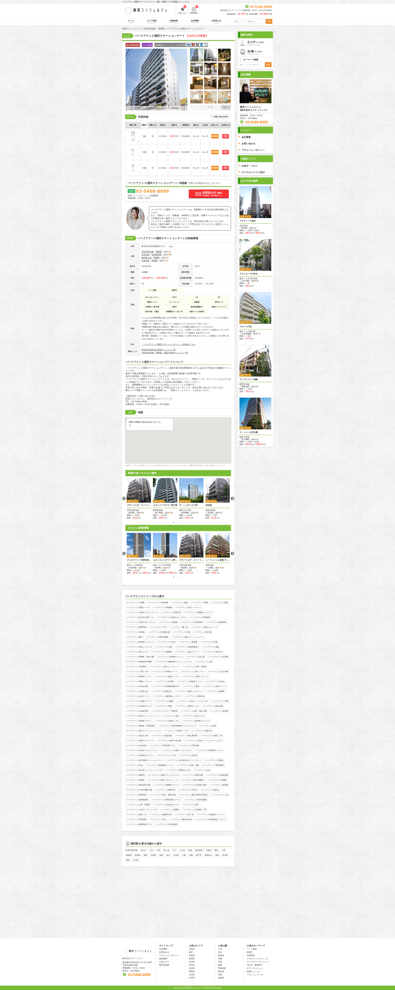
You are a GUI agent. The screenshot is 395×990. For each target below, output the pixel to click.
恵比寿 (221, 971)
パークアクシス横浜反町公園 (138, 785)
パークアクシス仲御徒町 (200, 617)
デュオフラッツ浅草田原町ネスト (139, 560)
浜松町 (153, 855)
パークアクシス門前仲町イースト (209, 750)
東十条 (166, 850)
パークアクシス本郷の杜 (194, 696)
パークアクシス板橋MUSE (161, 814)
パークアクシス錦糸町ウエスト (139, 721)
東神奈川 (208, 855)
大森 (184, 855)
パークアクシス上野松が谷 (137, 691)
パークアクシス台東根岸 (136, 666)
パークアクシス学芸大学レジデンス (141, 622)
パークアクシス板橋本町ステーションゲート (173, 661)
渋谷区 (192, 968)
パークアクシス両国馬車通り (187, 647)
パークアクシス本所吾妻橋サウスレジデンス (177, 726)
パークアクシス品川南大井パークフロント (184, 760)
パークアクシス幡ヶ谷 (179, 627)
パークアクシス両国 (163, 706)
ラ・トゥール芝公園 (249, 432)
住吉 (220, 952)
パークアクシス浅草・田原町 (195, 666)
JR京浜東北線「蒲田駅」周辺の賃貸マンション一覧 (164, 352)
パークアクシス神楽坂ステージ (190, 681)
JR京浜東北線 (147, 251)
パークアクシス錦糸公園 (212, 706)
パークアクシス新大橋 (202, 632)
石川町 (136, 860)
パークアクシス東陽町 (219, 785)
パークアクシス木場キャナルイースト (142, 750)
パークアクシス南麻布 (135, 780)
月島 (220, 974)
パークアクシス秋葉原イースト (139, 676)
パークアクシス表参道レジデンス (211, 814)
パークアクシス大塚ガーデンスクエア (142, 809)
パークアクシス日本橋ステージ (164, 671)
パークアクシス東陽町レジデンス (198, 612)
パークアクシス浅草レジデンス (195, 676)
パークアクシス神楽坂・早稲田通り (141, 726)
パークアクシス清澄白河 (171, 612)
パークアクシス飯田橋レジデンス (167, 696)
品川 (168, 855)
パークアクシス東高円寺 (165, 790)
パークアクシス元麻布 (164, 701)
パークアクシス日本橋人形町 (195, 785)
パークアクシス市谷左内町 (137, 686)
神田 (145, 855)
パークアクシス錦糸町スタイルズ (196, 721)
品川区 (192, 961)
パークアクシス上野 (203, 661)
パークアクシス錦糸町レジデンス (140, 642)
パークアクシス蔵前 (191, 686)
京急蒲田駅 (157, 254)
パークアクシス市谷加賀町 (166, 824)
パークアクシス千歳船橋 (162, 652)
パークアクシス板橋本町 (216, 622)
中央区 (192, 965)
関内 (128, 860)
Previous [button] (124, 498)
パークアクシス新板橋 (162, 607)
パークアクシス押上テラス (194, 716)
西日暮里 (199, 850)
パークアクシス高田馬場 (136, 627)
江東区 (192, 949)
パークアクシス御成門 (135, 775)
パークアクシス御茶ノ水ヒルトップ (162, 780)
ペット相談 (252, 949)
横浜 (217, 855)
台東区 (192, 955)
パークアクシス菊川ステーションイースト (143, 730)
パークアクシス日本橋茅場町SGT (165, 686)
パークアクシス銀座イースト (167, 676)
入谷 (220, 949)
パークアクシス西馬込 (170, 809)
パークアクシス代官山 (188, 790)
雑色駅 (155, 260)
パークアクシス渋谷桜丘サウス (139, 706)
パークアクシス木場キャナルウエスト (176, 750)
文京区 (192, 977)
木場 (220, 958)
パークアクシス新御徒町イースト (160, 765)
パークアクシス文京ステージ (138, 696)
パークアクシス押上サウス (137, 652)
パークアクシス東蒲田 (188, 642)
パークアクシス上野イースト (193, 671)
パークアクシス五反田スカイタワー (172, 617)
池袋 (220, 965)
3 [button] (183, 522)
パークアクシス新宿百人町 (137, 735)
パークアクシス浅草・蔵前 (188, 765)
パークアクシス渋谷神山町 (159, 632)
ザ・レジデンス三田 (188, 505)
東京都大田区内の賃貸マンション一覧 (158, 349)
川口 (152, 850)
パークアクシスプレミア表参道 (164, 711)
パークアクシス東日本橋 (193, 775)
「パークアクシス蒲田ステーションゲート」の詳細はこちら (168, 344)
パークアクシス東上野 (195, 657)
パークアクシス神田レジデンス (139, 681)
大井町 (176, 855)
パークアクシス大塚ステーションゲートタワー (203, 740)
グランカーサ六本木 (249, 274)
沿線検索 (173, 21)
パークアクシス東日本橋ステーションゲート (144, 760)
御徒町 (129, 855)
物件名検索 (164, 965)
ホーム (131, 21)
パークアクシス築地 (219, 602)
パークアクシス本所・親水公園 (194, 711)
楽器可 (250, 952)
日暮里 (208, 850)
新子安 (199, 855)
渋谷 (220, 961)
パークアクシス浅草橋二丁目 (195, 809)
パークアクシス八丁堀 (166, 755)
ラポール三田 (246, 326)
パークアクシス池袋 (199, 602)
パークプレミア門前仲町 (136, 819)
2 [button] (178, 522)
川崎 (191, 855)
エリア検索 (152, 21)
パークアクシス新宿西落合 (213, 765)
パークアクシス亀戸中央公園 (169, 740)
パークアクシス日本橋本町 (217, 775)
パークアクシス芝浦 (207, 726)
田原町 (221, 977)
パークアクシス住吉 (134, 765)
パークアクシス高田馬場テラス (139, 824)
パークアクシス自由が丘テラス (166, 804)
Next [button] (232, 498)
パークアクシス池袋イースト (138, 607)
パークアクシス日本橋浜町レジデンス (211, 819)
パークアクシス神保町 (215, 691)
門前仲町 (222, 968)
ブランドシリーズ (255, 974)
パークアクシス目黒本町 (136, 795)
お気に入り (182, 10)
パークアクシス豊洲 (210, 647)
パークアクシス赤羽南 (135, 632)
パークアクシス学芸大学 (212, 652)
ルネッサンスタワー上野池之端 (165, 560)
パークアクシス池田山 (210, 790)
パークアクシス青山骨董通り (193, 780)
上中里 (182, 850)
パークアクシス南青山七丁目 (178, 770)
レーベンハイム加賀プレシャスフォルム (218, 560)
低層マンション (254, 971)
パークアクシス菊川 (171, 716)
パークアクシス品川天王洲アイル (140, 617)
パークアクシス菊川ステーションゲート (142, 716)
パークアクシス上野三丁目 (137, 671)
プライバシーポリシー (169, 955)
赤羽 (158, 850)
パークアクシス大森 (163, 647)
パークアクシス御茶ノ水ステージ (189, 691)
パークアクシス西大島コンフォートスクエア (144, 770)
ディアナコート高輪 (249, 379)
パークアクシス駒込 (179, 602)
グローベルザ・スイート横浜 (139, 505)
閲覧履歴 (194, 10)
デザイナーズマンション (258, 958)
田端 (190, 850)
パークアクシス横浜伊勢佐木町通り (193, 795)
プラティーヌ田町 (248, 221)
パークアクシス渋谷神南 (158, 602)
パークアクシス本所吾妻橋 (195, 800)
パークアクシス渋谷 (220, 701)
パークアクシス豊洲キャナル (187, 706)
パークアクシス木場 (209, 642)
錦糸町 (221, 955)
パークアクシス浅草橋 (214, 760)
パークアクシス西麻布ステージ (166, 785)
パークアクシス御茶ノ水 (136, 814)
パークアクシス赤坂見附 (162, 735)
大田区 (192, 974)
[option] (139, 498)
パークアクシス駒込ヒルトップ (204, 627)
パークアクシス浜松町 (164, 681)
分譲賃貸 (251, 955)
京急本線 (145, 254)
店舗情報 (154, 195)
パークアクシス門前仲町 (189, 745)
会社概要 (195, 21)
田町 (161, 855)
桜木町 (225, 855)
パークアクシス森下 (191, 804)
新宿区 (192, 958)
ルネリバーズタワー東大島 (165, 505)
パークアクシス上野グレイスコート (164, 666)
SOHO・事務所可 (255, 965)
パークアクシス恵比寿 (188, 755)
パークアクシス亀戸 (134, 637)
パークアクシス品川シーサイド (188, 607)
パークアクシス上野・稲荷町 (138, 804)
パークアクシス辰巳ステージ (187, 652)
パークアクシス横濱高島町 (137, 800)
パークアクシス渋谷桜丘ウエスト (140, 755)
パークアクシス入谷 (220, 795)
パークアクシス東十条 (184, 814)
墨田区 (192, 971)
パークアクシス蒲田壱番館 (157, 637)
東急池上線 (146, 257)
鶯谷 (216, 850)
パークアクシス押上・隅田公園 (163, 795)
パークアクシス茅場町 (217, 780)
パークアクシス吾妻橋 (168, 622)
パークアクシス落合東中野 (186, 735)
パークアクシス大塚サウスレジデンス (142, 612)
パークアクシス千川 (158, 627)
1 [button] (173, 522)
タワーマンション (255, 968)
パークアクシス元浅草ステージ (139, 701)
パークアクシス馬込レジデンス (139, 647)
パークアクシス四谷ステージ (215, 686)
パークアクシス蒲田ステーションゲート (188, 637)
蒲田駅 (159, 251)
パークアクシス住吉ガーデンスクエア (192, 701)
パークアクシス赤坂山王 (202, 730)
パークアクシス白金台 (215, 681)
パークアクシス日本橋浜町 (192, 622)
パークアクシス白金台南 (136, 745)
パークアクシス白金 (202, 770)
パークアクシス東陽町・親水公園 (140, 657)
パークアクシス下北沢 (166, 642)
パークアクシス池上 (158, 819)
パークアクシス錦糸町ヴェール (170, 657)
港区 (191, 952)
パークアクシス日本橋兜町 (137, 711)
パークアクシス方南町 (135, 602)
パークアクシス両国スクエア (176, 730)
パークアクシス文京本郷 (218, 671)
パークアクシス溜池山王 (162, 691)
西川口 (144, 850)
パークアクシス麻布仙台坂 (181, 819)
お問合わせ (216, 21)
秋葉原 (137, 855)
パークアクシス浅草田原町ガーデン (166, 800)
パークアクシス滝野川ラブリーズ (140, 740)
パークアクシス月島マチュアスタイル (163, 775)
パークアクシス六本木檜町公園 (139, 790)
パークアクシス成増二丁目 (212, 735)
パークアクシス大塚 (181, 632)
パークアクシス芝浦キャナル (167, 721)
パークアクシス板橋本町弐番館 (139, 661)
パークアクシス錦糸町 (219, 711)
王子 (174, 850)
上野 (223, 850)
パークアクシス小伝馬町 (218, 657)
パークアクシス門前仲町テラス (163, 745)
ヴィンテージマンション (258, 961)
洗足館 (209, 505)
